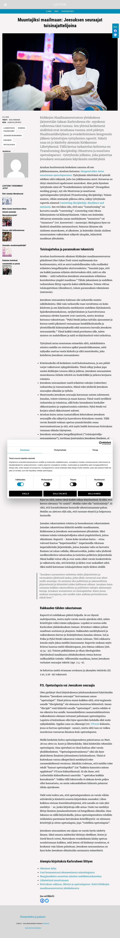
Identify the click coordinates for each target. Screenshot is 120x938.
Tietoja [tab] (95, 450)
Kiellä (25, 494)
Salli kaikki (94, 494)
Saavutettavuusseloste (32, 928)
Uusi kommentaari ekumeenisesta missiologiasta (67, 872)
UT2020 (95, 724)
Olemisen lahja (48, 868)
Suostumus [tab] (25, 450)
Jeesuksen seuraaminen (13, 135)
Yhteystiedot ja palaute (32, 916)
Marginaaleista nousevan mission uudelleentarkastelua (70, 876)
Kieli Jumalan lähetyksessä (12, 193)
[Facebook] (115, 31)
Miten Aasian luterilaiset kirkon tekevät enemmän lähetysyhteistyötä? (14, 212)
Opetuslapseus (9, 144)
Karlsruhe (7, 140)
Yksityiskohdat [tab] (60, 450)
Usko (56, 11)
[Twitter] (115, 35)
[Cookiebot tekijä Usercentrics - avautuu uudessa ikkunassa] (100, 443)
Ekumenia (21, 128)
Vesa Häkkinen (14, 120)
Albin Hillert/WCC (14, 122)
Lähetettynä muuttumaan (54, 880)
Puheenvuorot (67, 11)
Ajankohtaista (9, 128)
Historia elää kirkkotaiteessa (13, 230)
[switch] (46, 484)
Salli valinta (60, 494)
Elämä (48, 11)
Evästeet (46, 923)
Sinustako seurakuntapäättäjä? (14, 245)
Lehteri (60, 4)
